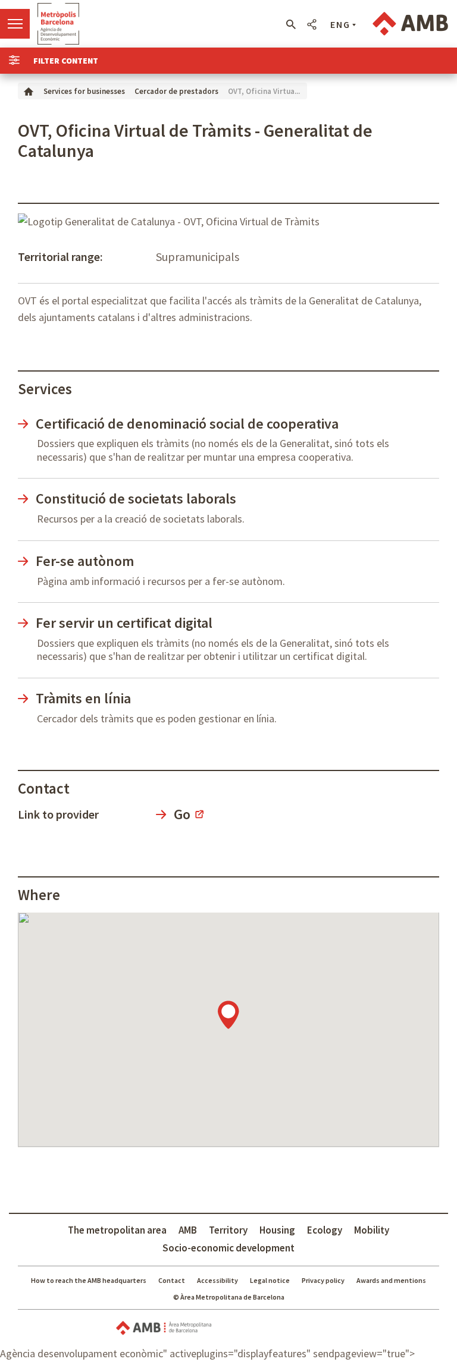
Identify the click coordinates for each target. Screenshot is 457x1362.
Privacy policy (323, 1280)
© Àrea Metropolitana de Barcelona (228, 1296)
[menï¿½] (15, 24)
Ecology (324, 1230)
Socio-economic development (228, 1247)
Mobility (371, 1230)
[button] (290, 24)
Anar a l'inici (58, 24)
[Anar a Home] (28, 90)
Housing (277, 1230)
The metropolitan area (117, 1230)
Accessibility (217, 1280)
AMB (188, 1230)
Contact (171, 1280)
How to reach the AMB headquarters (88, 1280)
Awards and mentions (391, 1280)
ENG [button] (340, 24)
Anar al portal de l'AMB (410, 24)
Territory (228, 1230)
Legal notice (270, 1280)
